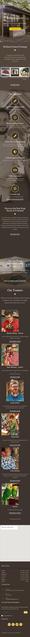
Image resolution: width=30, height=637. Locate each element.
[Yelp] (20, 624)
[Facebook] (13, 624)
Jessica (15, 506)
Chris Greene (15, 471)
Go (25, 612)
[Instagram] (9, 624)
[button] (2, 74)
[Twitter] (17, 624)
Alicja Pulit (15, 437)
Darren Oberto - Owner (15, 333)
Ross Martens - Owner (15, 367)
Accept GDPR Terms (7, 615)
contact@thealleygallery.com (11, 599)
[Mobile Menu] (28, 2)
